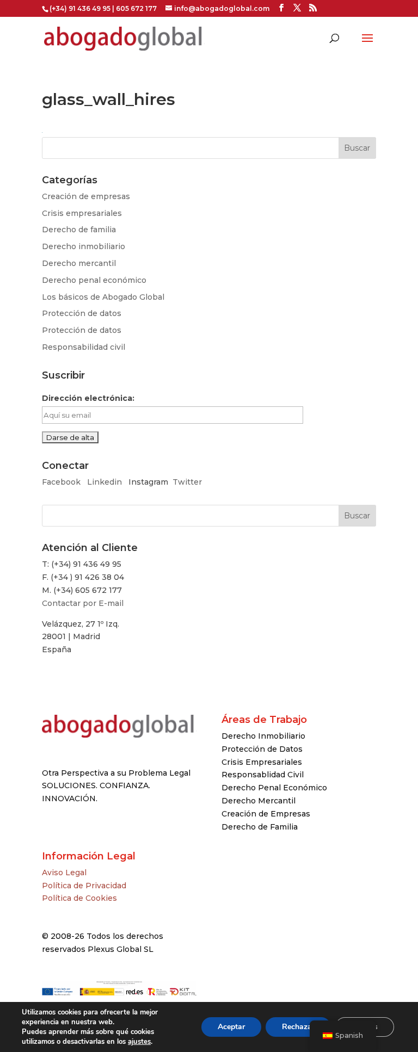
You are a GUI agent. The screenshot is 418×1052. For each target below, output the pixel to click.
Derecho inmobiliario (83, 246)
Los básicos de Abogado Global (103, 297)
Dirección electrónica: (88, 398)
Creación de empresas (86, 196)
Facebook (62, 482)
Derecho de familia (79, 229)
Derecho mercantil (79, 263)
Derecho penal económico (94, 280)
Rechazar (298, 1027)
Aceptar (231, 1027)
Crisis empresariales (82, 213)
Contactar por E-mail (83, 603)
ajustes (139, 1042)
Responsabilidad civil (83, 347)
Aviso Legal (64, 872)
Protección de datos (81, 313)
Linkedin (104, 482)
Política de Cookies (79, 898)
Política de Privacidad (84, 885)
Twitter (187, 482)
